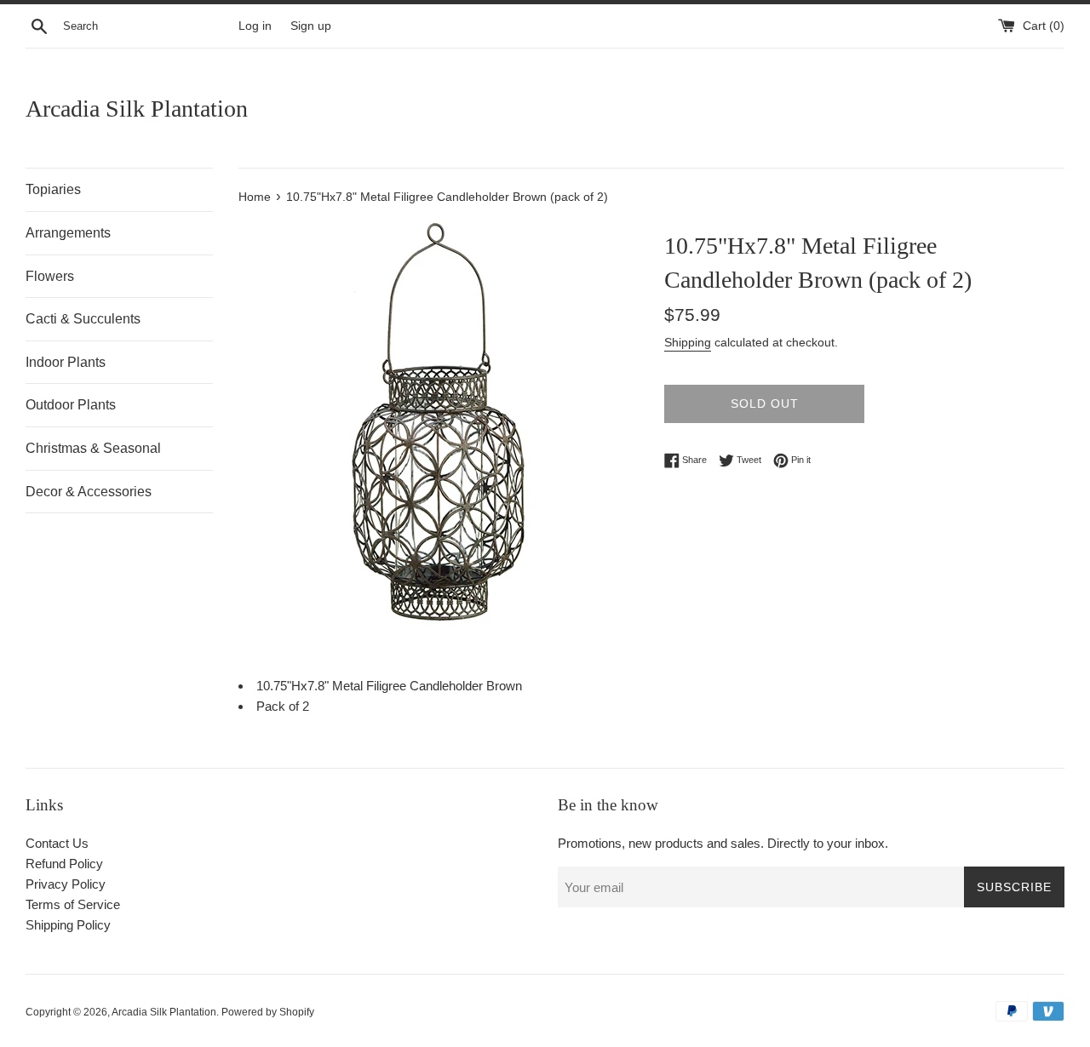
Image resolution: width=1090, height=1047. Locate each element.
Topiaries (53, 189)
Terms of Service (73, 904)
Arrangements (68, 233)
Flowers (50, 276)
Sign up (310, 26)
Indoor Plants (66, 362)
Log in (255, 26)
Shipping (687, 342)
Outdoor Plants (71, 405)
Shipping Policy (68, 925)
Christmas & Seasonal (93, 448)
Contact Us (57, 843)
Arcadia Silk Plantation (137, 108)
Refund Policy (64, 863)
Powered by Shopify (267, 1012)
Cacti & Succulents (83, 319)
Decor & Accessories (89, 491)
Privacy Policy (66, 884)
